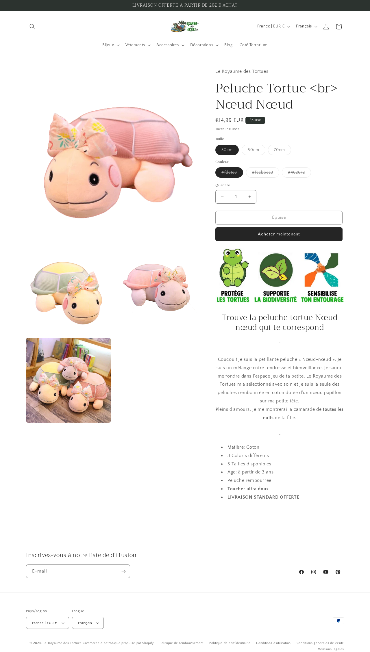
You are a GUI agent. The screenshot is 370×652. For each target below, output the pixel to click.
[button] (32, 26)
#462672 (299, 174)
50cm (256, 151)
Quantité (222, 185)
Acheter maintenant (279, 234)
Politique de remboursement (182, 643)
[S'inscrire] (123, 571)
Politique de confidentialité (230, 643)
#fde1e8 (232, 174)
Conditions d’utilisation (273, 643)
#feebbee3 (265, 174)
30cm (230, 151)
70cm (282, 151)
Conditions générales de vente (320, 643)
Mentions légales (331, 649)
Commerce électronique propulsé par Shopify (118, 643)
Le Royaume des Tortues (62, 643)
